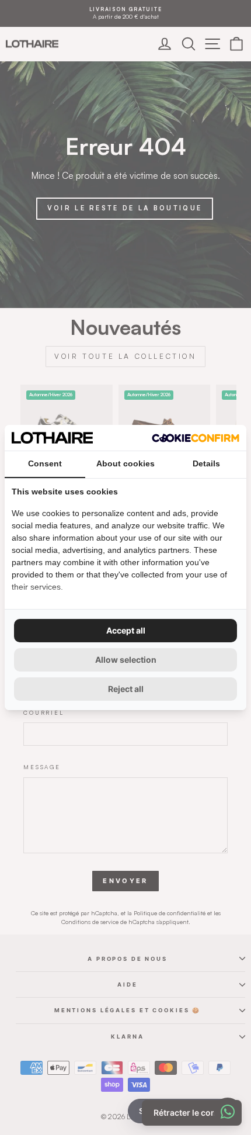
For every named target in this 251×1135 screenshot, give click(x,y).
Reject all (126, 689)
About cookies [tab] (125, 463)
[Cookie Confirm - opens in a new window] (195, 438)
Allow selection (125, 660)
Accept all (125, 630)
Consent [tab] (45, 463)
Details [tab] (206, 463)
